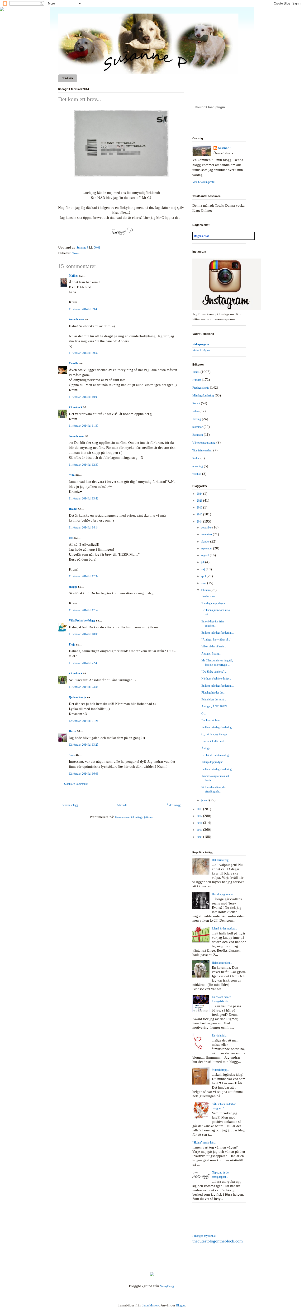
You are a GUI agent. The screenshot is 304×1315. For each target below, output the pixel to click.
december (206, 527)
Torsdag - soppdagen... (214, 603)
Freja (72, 644)
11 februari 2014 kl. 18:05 (83, 634)
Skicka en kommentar (76, 784)
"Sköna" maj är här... (204, 1142)
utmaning (197, 466)
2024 (200, 493)
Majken (73, 275)
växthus (196, 474)
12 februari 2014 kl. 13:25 (83, 744)
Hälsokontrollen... (222, 962)
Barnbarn (197, 434)
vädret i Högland (201, 350)
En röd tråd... (219, 1035)
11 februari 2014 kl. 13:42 (83, 498)
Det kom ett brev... (211, 720)
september (207, 548)
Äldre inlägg (173, 805)
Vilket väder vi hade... (213, 646)
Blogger (180, 1305)
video (195, 411)
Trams (76, 253)
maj (203, 569)
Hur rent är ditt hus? (212, 741)
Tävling (196, 419)
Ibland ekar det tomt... (213, 699)
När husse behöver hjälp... (216, 678)
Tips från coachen (202, 450)
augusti (205, 555)
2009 (200, 837)
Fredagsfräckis (200, 387)
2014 (200, 521)
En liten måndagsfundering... (217, 632)
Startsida (67, 78)
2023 (200, 500)
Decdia (73, 509)
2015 (200, 514)
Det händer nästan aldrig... (216, 755)
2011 (200, 823)
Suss (72, 755)
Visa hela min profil (203, 182)
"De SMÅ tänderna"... (214, 671)
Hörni (72, 731)
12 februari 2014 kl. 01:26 (83, 721)
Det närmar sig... (221, 860)
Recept (196, 403)
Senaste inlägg (70, 805)
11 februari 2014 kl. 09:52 (83, 353)
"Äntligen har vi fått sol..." (216, 639)
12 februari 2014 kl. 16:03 (83, 773)
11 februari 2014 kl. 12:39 (83, 464)
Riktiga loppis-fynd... (213, 762)
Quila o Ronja (77, 697)
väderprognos (200, 344)
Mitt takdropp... (220, 1069)
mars (204, 583)
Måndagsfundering (203, 395)
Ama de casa (76, 319)
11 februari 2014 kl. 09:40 (83, 309)
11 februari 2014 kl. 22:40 (83, 663)
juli (203, 562)
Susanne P (224, 148)
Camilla (73, 363)
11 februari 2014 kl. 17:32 (83, 576)
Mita (72, 475)
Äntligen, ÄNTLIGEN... (215, 706)
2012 (200, 816)
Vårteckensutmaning (203, 442)
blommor (197, 427)
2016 (200, 507)
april (204, 576)
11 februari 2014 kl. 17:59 (83, 610)
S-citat (196, 458)
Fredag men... (209, 596)
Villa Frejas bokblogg (82, 620)
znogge (73, 586)
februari (205, 590)
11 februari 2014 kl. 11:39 (83, 425)
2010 (200, 829)
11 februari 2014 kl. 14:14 (83, 527)
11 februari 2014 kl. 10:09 (83, 397)
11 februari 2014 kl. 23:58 (83, 687)
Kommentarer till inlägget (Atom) (133, 817)
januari (205, 800)
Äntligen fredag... (211, 653)
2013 (200, 809)
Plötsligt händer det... (213, 692)
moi (71, 537)
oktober (205, 541)
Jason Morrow (150, 1305)
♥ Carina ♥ (75, 407)
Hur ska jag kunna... (223, 894)
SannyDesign (167, 1286)
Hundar (196, 379)
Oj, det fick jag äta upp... (215, 734)
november (207, 534)
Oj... (203, 713)
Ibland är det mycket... (224, 928)
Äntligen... (207, 748)
